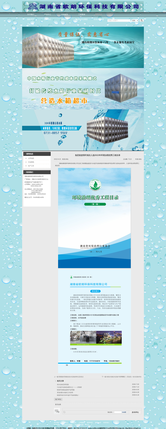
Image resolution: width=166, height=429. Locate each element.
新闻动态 (98, 14)
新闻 (133, 20)
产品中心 (47, 14)
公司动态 (31, 158)
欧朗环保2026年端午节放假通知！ (68, 395)
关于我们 (30, 14)
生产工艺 (31, 166)
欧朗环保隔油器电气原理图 (65, 390)
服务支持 (30, 19)
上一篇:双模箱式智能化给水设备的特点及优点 (68, 377)
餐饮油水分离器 (82, 19)
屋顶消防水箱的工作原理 (65, 392)
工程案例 (81, 14)
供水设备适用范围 (63, 384)
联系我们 (47, 19)
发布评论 (135, 412)
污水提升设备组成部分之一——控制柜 (69, 387)
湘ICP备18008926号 (81, 428)
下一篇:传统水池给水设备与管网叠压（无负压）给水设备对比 (121, 377)
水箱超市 (64, 14)
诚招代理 (64, 19)
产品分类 (30, 24)
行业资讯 (31, 162)
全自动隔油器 (99, 19)
